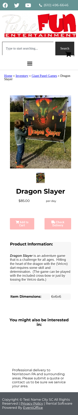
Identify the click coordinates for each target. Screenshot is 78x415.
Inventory (22, 76)
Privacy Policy (32, 403)
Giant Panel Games (44, 76)
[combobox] (28, 48)
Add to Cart (23, 223)
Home (8, 76)
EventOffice (33, 408)
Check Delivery (58, 223)
